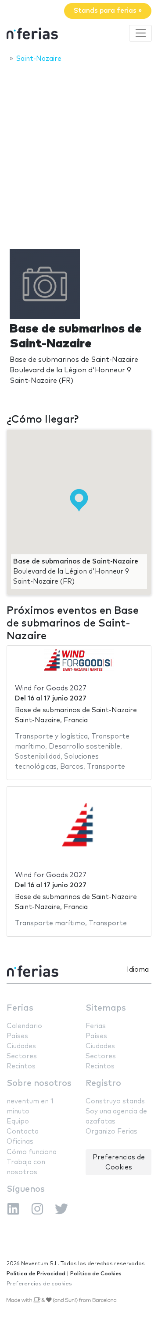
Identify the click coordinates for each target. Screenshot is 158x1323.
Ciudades (21, 1046)
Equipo (18, 1121)
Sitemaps (106, 1008)
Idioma (138, 969)
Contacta (23, 1131)
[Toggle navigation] (140, 33)
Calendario (24, 1026)
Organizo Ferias (111, 1131)
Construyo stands (115, 1101)
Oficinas (20, 1141)
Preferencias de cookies (39, 1284)
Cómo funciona (32, 1152)
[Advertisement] (79, 152)
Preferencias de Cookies (119, 1162)
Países (17, 1036)
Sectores (22, 1056)
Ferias (20, 1008)
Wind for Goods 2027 (50, 688)
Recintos (21, 1066)
